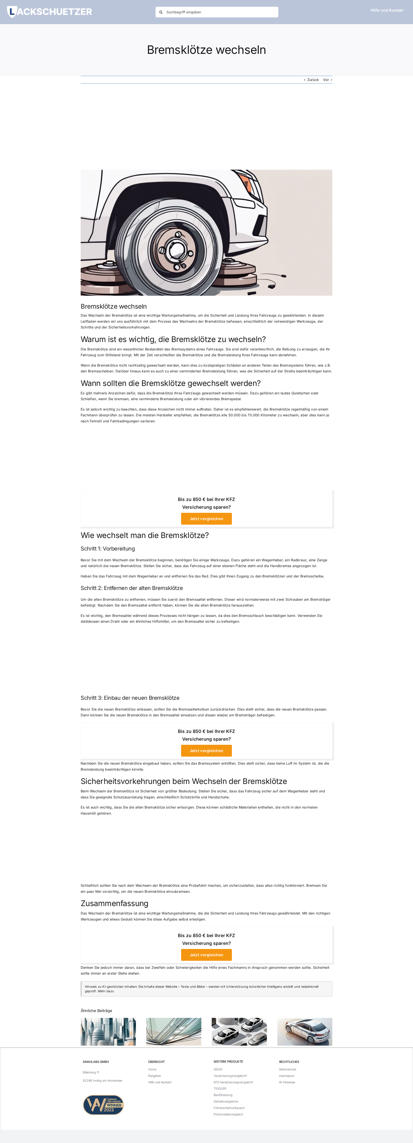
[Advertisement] (206, 126)
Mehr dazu (106, 991)
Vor (326, 80)
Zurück (313, 80)
